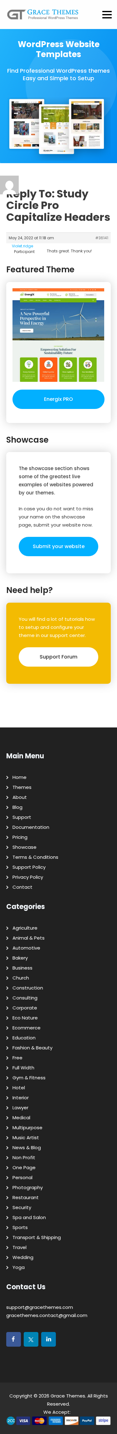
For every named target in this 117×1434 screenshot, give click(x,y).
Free (17, 1057)
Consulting (24, 997)
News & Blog (26, 1147)
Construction (27, 987)
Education (24, 1037)
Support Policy (29, 867)
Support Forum (58, 656)
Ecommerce (26, 1027)
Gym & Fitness (29, 1077)
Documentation (30, 827)
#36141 (101, 238)
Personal (22, 1177)
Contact (22, 887)
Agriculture (24, 928)
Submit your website (59, 546)
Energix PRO (58, 399)
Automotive (26, 948)
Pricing (19, 837)
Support (21, 817)
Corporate (24, 1007)
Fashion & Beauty (32, 1047)
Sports (20, 1227)
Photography (27, 1187)
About (19, 797)
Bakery (20, 958)
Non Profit (23, 1157)
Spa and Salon (29, 1217)
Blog (17, 807)
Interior (20, 1097)
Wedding (22, 1257)
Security (21, 1207)
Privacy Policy (27, 877)
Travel (19, 1247)
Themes (22, 787)
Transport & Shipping (36, 1237)
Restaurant (25, 1197)
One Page (24, 1167)
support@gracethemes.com (39, 1307)
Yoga (18, 1267)
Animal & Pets (28, 938)
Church (20, 978)
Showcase (24, 847)
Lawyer (20, 1107)
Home (19, 777)
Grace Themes (68, 1396)
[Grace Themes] (43, 17)
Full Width (23, 1067)
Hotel (18, 1087)
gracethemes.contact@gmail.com (46, 1315)
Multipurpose (27, 1127)
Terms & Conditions (35, 857)
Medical (21, 1117)
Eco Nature (25, 1017)
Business (22, 968)
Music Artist (25, 1137)
